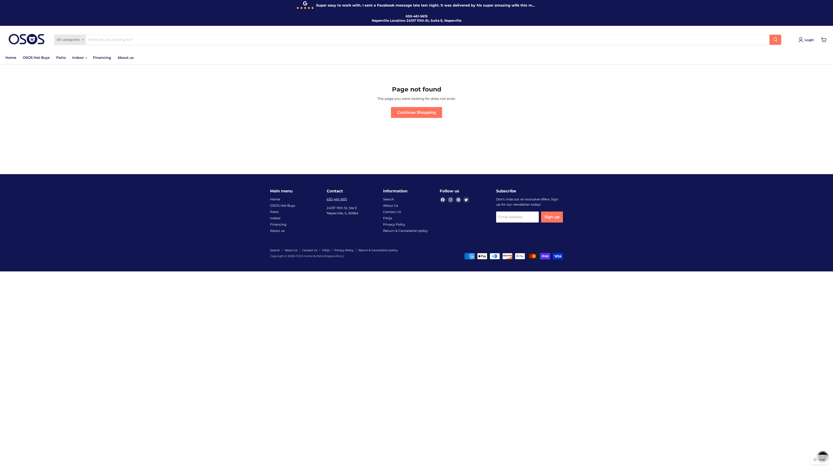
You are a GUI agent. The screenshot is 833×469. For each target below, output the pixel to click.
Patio (61, 58)
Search (388, 199)
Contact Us (392, 212)
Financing (102, 58)
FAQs (387, 218)
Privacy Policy (394, 224)
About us (126, 58)
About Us (390, 205)
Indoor (78, 58)
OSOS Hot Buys (36, 58)
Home (10, 58)
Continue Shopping (416, 112)
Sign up (551, 217)
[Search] (775, 40)
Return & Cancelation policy (405, 231)
